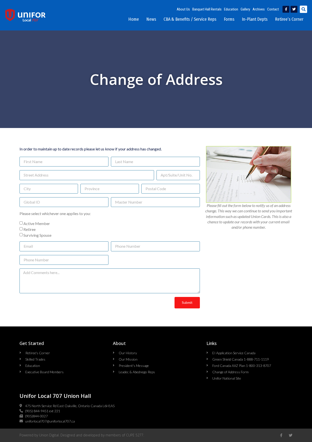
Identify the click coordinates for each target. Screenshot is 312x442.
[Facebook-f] (286, 9)
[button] (303, 9)
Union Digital (49, 435)
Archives (259, 9)
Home (133, 19)
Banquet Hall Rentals (207, 9)
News (151, 19)
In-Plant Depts (255, 19)
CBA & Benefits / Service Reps (190, 19)
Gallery (245, 9)
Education (231, 9)
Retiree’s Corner (289, 19)
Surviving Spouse (37, 235)
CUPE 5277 (134, 435)
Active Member (36, 223)
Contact (273, 9)
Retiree (29, 229)
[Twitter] (294, 9)
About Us (183, 9)
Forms (229, 19)
